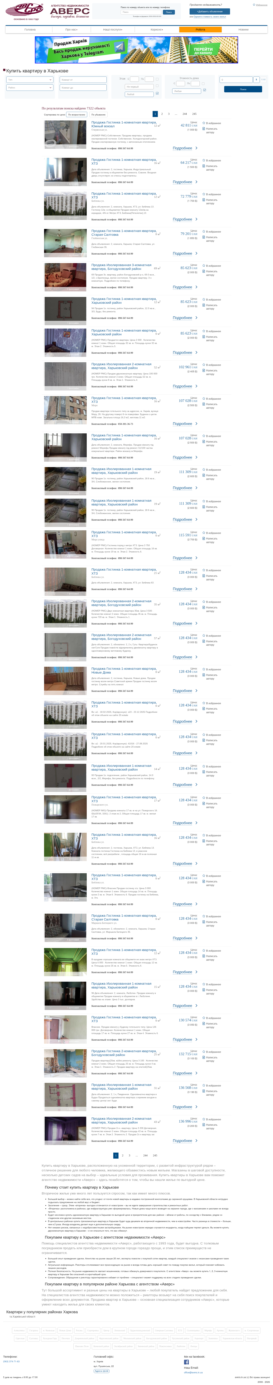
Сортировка (93, 1330)
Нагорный (252, 1338)
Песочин (66, 1338)
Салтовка (33, 1338)
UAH (263, 79)
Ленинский (119, 1330)
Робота (200, 29)
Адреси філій (101, 1371)
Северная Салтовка (164, 1330)
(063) (11, 1361)
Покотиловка (165, 1346)
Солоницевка (193, 1330)
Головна (30, 29)
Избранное (261, 4)
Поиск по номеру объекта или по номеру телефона (145, 7)
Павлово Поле (82, 1346)
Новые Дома (65, 1330)
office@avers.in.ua (193, 1372)
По (142, 79)
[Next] (203, 114)
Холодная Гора (50, 1338)
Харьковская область (232, 1338)
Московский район (132, 1338)
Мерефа (208, 1330)
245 (194, 113)
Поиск (169, 12)
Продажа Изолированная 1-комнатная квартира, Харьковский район (121, 470)
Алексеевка (19, 1330)
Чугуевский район (180, 1338)
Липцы (193, 1346)
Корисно (156, 29)
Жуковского (234, 1330)
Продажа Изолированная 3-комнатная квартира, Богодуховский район (121, 267)
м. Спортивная (252, 1330)
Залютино (213, 1338)
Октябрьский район (123, 1346)
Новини (244, 29)
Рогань (79, 1330)
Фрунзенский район (108, 1338)
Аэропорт (198, 1338)
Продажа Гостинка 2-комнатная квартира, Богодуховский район (124, 1053)
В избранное (213, 123)
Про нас (70, 29)
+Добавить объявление (210, 11)
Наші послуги (112, 29)
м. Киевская (48, 1330)
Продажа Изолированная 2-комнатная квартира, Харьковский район (121, 366)
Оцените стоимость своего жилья (210, 16)
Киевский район (101, 1346)
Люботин (180, 1346)
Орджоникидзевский (140, 1330)
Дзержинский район (84, 1338)
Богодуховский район (156, 1338)
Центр (106, 1330)
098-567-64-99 (125, 148)
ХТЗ (180, 1330)
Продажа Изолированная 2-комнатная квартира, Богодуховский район (121, 603)
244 (185, 113)
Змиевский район (146, 1346)
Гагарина (33, 1330)
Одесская (20, 1338)
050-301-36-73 (125, 424)
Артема (220, 1330)
